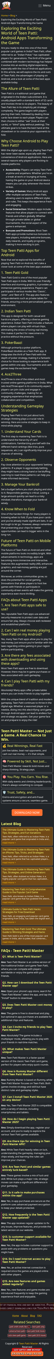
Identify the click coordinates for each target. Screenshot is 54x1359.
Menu (46, 5)
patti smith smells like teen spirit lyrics (20, 1327)
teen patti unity (38, 1327)
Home (4, 15)
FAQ (39, 1315)
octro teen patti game (17, 1335)
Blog (12, 15)
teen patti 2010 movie (37, 1335)
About (24, 1315)
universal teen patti (17, 1331)
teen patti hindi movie (36, 1331)
